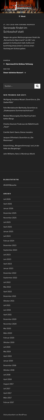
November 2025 (9, 218)
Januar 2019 (8, 361)
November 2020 (9, 324)
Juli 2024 (7, 236)
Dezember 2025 (9, 213)
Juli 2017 (6, 389)
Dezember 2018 (9, 365)
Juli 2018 (6, 375)
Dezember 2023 (9, 245)
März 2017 (7, 398)
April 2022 (7, 292)
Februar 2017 (8, 402)
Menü (23, 16)
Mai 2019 (7, 352)
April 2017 (7, 393)
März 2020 (7, 333)
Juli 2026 (7, 199)
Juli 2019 (6, 347)
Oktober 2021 (8, 301)
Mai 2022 (7, 287)
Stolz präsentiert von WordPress (15, 415)
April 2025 (7, 227)
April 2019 (7, 356)
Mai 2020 (7, 329)
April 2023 (7, 264)
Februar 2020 (8, 338)
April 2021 (7, 315)
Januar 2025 (8, 231)
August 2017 (8, 384)
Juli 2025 (7, 222)
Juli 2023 (7, 255)
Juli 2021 (6, 305)
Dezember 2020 (9, 319)
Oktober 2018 (8, 370)
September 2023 (10, 250)
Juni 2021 (7, 310)
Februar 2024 (8, 241)
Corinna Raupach (27, 24)
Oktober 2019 (8, 342)
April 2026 (7, 204)
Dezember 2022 (9, 273)
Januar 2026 (8, 208)
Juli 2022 (6, 282)
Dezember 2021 (9, 296)
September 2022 (10, 278)
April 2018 (7, 379)
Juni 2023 (7, 259)
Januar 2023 (8, 268)
